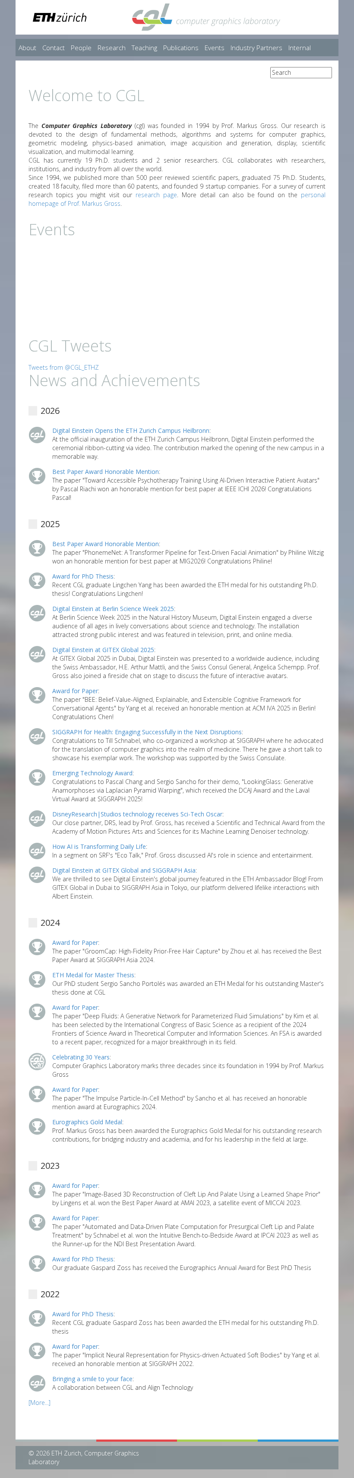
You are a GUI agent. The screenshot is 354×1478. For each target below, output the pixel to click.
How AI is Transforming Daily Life (99, 846)
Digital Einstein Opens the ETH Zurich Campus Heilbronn (130, 430)
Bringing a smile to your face (92, 1379)
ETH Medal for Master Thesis (93, 975)
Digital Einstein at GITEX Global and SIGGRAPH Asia (124, 870)
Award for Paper (75, 691)
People (81, 47)
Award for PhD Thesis (83, 576)
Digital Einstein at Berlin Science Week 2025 (113, 609)
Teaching (144, 47)
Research (112, 47)
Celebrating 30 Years (81, 1057)
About (27, 47)
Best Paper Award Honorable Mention (105, 471)
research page (156, 195)
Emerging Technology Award (92, 773)
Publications (181, 47)
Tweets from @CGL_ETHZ (63, 367)
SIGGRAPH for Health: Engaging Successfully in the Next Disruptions (147, 732)
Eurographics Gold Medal (87, 1122)
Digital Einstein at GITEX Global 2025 (103, 650)
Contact (53, 47)
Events (214, 47)
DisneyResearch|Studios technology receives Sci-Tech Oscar (137, 814)
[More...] (39, 1402)
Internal (299, 47)
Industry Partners (256, 47)
